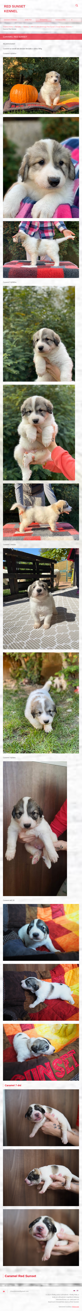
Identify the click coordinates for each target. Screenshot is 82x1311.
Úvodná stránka (10, 20)
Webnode (75, 1307)
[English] (77, 1290)
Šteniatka (43, 20)
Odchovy (26, 27)
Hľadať (77, 6)
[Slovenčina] (74, 1290)
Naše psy (28, 20)
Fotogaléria (61, 20)
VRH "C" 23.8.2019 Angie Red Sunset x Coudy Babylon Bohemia (51, 27)
